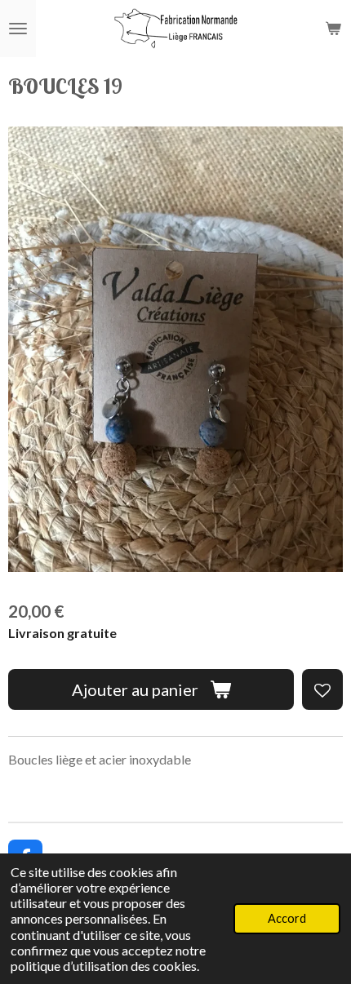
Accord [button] (287, 918)
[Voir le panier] (333, 28)
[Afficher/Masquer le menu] (18, 28)
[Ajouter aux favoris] (322, 689)
